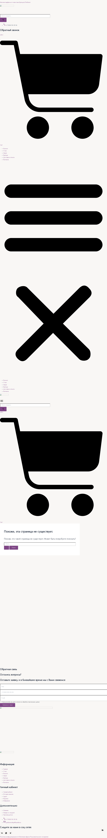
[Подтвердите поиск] (6, 548)
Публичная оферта (24, 837)
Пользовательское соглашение (39, 837)
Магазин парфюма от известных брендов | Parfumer (15, 2)
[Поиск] (3, 20)
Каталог (5, 148)
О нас (5, 151)
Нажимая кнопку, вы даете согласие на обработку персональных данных (21, 702)
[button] (53, 270)
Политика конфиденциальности (9, 837)
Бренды (5, 155)
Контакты (6, 159)
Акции (5, 153)
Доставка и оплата (8, 157)
